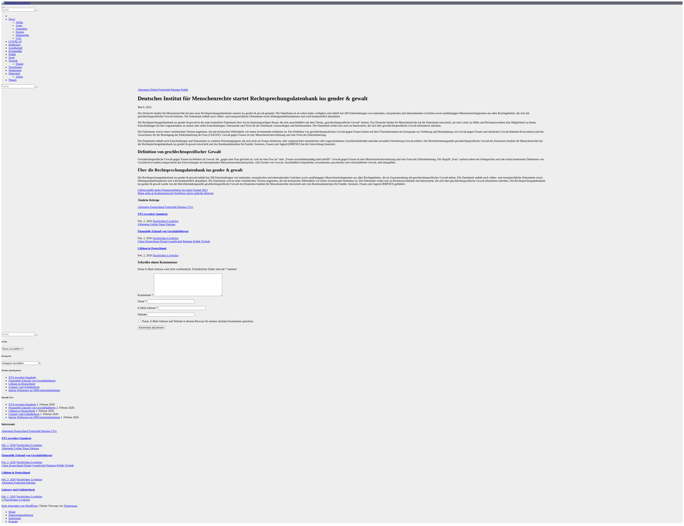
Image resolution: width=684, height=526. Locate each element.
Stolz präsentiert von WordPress (19, 505)
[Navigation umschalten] (2, 7)
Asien (19, 25)
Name (142, 301)
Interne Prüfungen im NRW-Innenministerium (34, 390)
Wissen (13, 79)
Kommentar (145, 295)
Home (12, 511)
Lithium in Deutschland (152, 248)
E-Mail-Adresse (148, 307)
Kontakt (13, 521)
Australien (21, 28)
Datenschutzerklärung (21, 515)
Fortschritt (165, 89)
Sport (12, 57)
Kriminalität (15, 51)
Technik (13, 60)
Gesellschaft (15, 47)
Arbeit (19, 76)
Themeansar (70, 505)
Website (142, 314)
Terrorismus (15, 67)
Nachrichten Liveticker (165, 221)
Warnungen (15, 70)
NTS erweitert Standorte (153, 214)
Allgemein (144, 89)
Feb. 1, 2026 (8, 496)
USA (19, 38)
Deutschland (157, 207)
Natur (162, 224)
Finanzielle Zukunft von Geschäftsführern (163, 231)
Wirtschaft (14, 73)
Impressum (15, 518)
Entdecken (14, 44)
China (141, 241)
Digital (19, 63)
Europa (20, 31)
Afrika (19, 22)
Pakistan (176, 89)
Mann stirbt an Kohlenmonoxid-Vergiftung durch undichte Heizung (176, 193)
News (12, 19)
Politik (12, 54)
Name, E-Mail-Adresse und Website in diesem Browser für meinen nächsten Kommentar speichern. (198, 321)
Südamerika (22, 35)
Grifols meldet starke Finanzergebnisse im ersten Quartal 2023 (173, 190)
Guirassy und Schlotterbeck (24, 387)
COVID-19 (15, 41)
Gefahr (154, 224)
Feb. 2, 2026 (8, 445)
